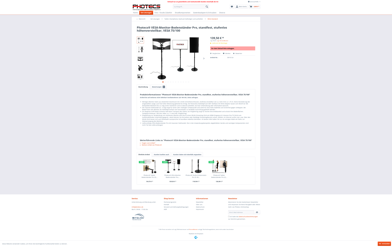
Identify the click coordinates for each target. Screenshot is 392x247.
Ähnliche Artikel (144, 154)
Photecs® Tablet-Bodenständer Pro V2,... (219, 176)
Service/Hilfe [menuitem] (254, 2)
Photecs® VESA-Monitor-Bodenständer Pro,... (172, 176)
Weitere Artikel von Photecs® (151, 145)
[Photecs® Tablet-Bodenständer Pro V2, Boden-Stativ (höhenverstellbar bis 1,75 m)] (219, 166)
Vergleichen (216, 53)
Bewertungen (158, 87)
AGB (165, 209)
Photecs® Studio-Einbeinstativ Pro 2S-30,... (196, 176)
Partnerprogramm (170, 202)
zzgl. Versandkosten (222, 41)
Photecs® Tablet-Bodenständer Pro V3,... (150, 176)
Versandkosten (193, 229)
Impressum (200, 209)
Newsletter (199, 202)
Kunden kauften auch (161, 154)
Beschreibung (143, 87)
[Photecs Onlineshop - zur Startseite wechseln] (147, 7)
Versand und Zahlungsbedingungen (176, 207)
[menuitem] (191, 7)
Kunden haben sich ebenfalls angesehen (187, 154)
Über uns (199, 204)
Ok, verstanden (384, 244)
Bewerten (238, 53)
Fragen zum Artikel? (148, 143)
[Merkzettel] (232, 7)
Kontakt (166, 204)
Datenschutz (200, 207)
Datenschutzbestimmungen (248, 217)
